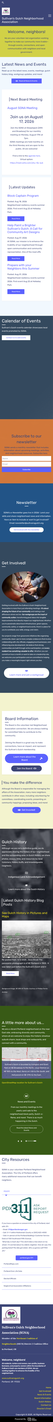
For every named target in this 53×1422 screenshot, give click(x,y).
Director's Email (44, 1408)
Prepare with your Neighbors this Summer (23, 266)
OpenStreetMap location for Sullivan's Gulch (22, 1082)
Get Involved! (45, 1391)
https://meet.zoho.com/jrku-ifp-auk (26, 163)
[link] (26, 1049)
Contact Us (46, 1405)
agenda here (34, 156)
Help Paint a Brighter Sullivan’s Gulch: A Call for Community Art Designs (24, 229)
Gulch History (45, 1401)
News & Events (44, 1394)
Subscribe (26, 470)
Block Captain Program (23, 195)
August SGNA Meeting (22, 108)
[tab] (26, 1191)
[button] (3, 3)
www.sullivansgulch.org (13, 1378)
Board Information (42, 1398)
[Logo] (6, 11)
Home (48, 1387)
